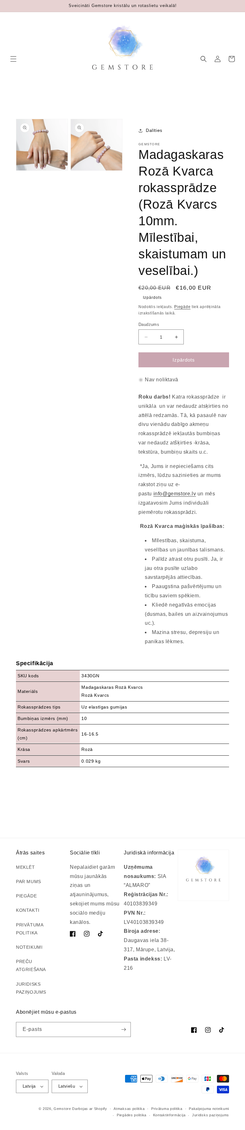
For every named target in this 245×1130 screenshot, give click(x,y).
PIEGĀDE (26, 895)
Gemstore (62, 1109)
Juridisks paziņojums (210, 1115)
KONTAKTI (28, 910)
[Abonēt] (123, 1029)
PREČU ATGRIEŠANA (31, 965)
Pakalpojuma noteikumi (209, 1109)
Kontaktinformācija (169, 1115)
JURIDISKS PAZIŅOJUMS (31, 988)
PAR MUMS (28, 881)
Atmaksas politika (129, 1109)
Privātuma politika (166, 1109)
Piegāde (182, 307)
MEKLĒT (25, 867)
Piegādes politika (131, 1115)
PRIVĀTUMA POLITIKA (29, 928)
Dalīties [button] (154, 130)
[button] (13, 59)
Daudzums (148, 324)
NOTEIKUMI (29, 947)
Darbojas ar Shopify (89, 1109)
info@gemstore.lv (174, 493)
